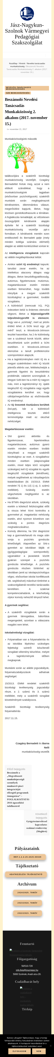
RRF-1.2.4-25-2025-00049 (27, 857)
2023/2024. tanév (27, 903)
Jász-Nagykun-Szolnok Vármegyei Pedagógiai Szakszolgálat (27, 34)
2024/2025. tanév (27, 893)
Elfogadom (19, 1051)
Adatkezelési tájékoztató (26, 874)
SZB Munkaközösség (18, 93)
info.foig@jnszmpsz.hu (27, 970)
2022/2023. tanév (27, 913)
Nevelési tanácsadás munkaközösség (18, 88)
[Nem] (50, 1045)
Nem (39, 1051)
